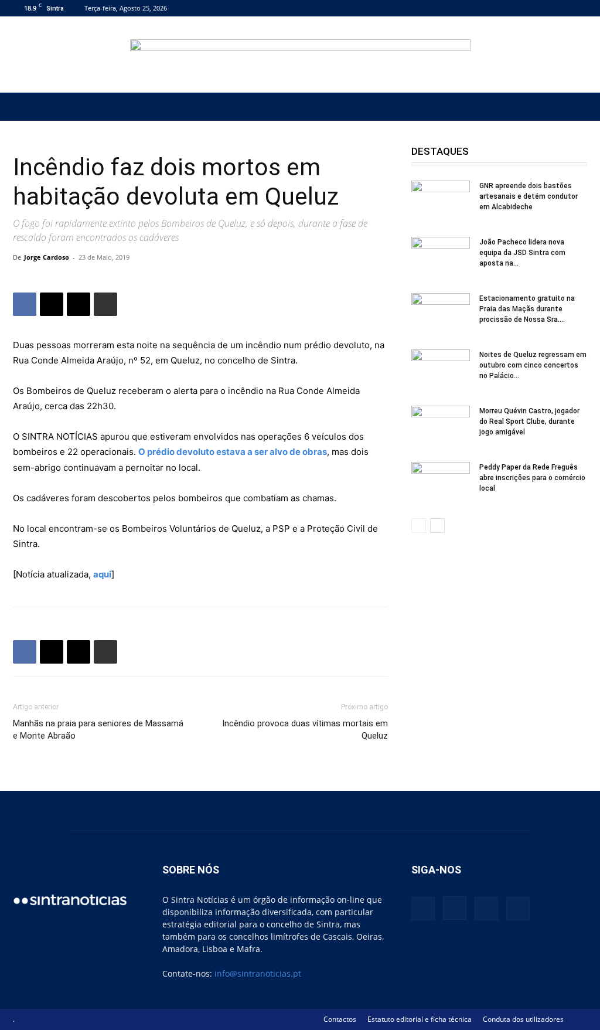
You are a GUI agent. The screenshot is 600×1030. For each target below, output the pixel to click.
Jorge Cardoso (46, 257)
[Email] (78, 304)
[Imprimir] (105, 304)
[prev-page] (418, 525)
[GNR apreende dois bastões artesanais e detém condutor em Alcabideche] (440, 201)
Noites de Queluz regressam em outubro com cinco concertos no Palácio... (533, 365)
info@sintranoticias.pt (257, 973)
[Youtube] (578, 8)
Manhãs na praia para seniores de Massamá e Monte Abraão (98, 729)
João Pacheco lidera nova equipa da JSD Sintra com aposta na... (522, 252)
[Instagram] (539, 8)
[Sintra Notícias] (300, 55)
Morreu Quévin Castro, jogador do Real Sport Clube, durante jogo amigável (529, 421)
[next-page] (437, 525)
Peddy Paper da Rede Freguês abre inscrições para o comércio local (532, 477)
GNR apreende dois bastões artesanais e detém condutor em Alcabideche (528, 196)
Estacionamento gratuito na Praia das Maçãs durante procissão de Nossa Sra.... (527, 309)
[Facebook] (520, 8)
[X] (559, 8)
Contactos (339, 1019)
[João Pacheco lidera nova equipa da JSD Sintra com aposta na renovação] (440, 257)
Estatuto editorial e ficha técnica (419, 1019)
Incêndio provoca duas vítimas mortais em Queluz (305, 729)
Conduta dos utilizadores (523, 1019)
